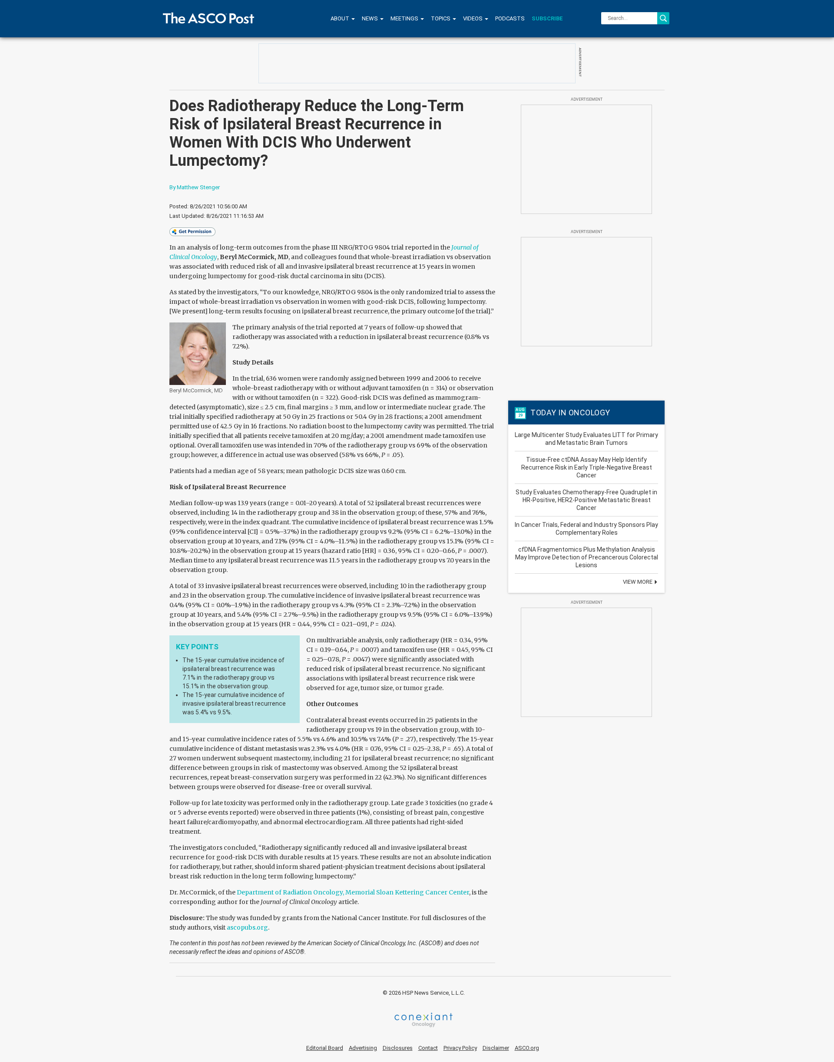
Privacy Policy (460, 1048)
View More (638, 582)
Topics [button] (441, 18)
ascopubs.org (247, 927)
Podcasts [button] (510, 18)
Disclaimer (496, 1048)
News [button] (370, 18)
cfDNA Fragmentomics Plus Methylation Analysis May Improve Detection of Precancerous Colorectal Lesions (586, 557)
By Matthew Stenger (194, 187)
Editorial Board (324, 1048)
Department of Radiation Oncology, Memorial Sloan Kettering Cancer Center (353, 892)
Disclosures (398, 1048)
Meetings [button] (405, 18)
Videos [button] (473, 18)
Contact (428, 1048)
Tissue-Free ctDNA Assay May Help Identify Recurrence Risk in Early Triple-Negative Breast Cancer (586, 467)
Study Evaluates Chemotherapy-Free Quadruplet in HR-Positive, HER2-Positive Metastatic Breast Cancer (586, 500)
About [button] (341, 18)
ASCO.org (527, 1048)
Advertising (363, 1048)
